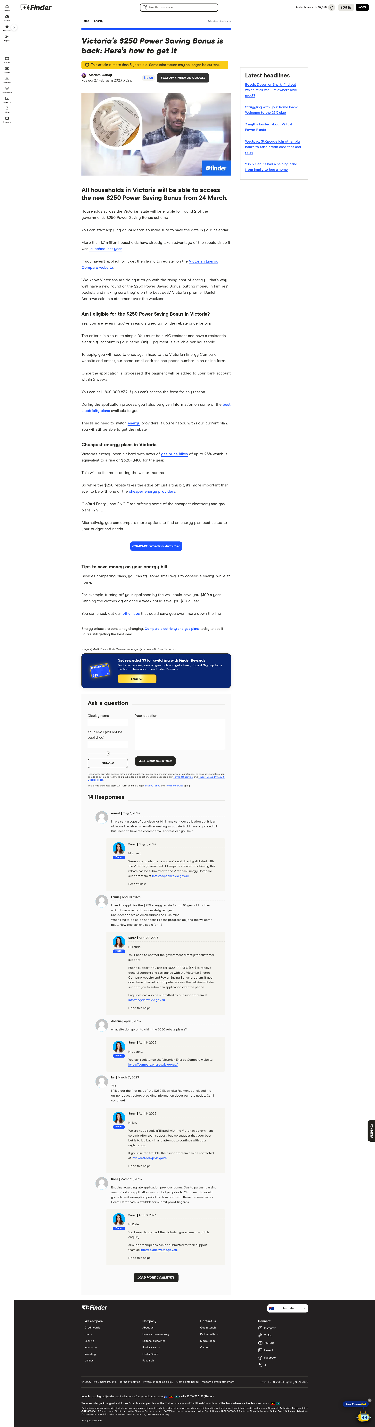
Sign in (108, 763)
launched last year (105, 249)
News (148, 78)
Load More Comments (156, 1277)
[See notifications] (331, 8)
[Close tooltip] (369, 1400)
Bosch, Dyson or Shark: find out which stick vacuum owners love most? (271, 90)
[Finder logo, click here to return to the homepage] (41, 7)
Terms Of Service (183, 777)
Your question (146, 716)
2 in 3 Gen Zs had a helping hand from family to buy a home (271, 166)
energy (134, 423)
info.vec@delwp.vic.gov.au (170, 876)
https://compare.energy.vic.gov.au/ (153, 1064)
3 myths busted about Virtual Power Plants (268, 127)
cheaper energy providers (152, 491)
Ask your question (155, 761)
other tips (131, 614)
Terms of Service (174, 786)
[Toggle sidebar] (14, 27)
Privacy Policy (152, 786)
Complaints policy (187, 1382)
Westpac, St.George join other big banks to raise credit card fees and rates (273, 147)
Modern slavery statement (218, 1382)
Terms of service (130, 1382)
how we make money (158, 1414)
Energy (99, 21)
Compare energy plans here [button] (156, 546)
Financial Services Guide (263, 1411)
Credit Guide (284, 1411)
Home (85, 21)
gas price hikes (174, 454)
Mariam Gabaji (100, 75)
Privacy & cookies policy (158, 1382)
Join (362, 7)
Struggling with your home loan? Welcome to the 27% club (271, 110)
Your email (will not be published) (105, 734)
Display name (98, 716)
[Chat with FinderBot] (363, 1416)
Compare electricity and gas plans (172, 629)
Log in (346, 7)
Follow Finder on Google (183, 77)
